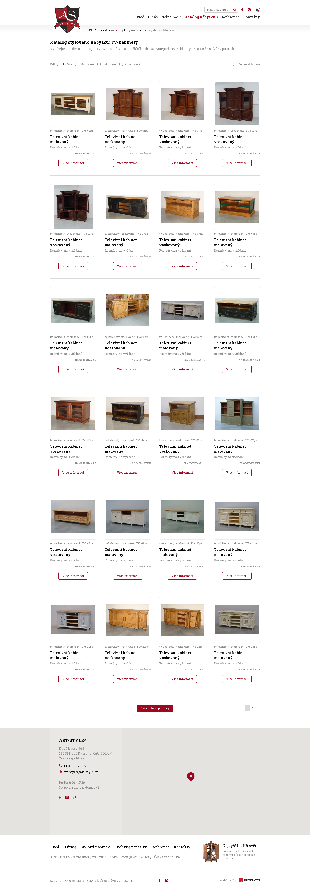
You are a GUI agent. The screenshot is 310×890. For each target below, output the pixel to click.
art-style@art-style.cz (81, 772)
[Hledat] (235, 9)
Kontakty (251, 17)
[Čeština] (258, 10)
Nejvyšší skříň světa (240, 845)
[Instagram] (249, 9)
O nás (153, 17)
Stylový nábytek (131, 30)
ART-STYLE (84, 880)
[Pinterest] (74, 797)
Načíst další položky (155, 708)
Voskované (132, 64)
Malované (87, 64)
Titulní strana (104, 30)
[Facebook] (242, 9)
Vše (69, 64)
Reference (231, 17)
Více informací (73, 163)
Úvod (139, 17)
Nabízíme (169, 17)
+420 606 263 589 (76, 766)
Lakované (109, 64)
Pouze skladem (249, 64)
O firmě (70, 847)
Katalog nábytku (200, 17)
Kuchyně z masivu (130, 847)
